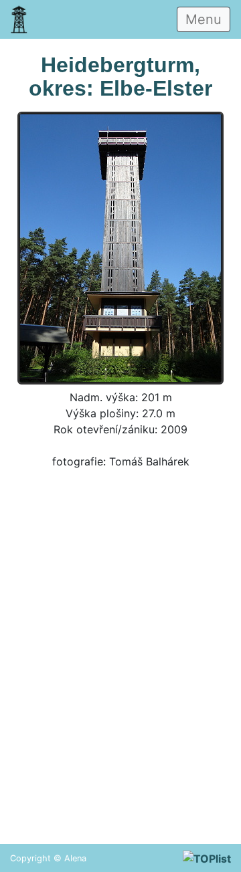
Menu (203, 19)
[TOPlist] (207, 858)
